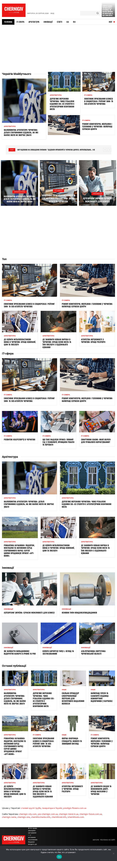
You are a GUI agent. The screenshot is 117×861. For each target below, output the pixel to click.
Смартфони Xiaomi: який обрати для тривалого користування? (96, 440)
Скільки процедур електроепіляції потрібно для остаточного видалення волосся (73, 698)
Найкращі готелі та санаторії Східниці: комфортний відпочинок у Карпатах (101, 697)
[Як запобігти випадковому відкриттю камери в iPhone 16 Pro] (20, 633)
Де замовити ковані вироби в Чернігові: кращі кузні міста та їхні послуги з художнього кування (57, 343)
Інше (64, 689)
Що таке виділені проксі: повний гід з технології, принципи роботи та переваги (58, 442)
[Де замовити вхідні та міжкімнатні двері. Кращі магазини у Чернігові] (102, 771)
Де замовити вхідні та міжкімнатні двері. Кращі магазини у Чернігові (101, 790)
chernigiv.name (9, 817)
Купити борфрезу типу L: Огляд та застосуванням (58, 652)
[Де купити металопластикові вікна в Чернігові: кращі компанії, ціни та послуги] (20, 321)
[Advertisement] (58, 46)
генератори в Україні (52, 808)
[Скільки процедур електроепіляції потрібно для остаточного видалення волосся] (73, 678)
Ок (59, 857)
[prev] (105, 150)
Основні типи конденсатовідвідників (79, 612)
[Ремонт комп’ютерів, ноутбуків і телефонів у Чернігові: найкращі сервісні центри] (64, 125)
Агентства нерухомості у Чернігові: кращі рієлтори (93, 340)
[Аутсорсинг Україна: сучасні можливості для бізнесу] (97, 183)
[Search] (97, 13)
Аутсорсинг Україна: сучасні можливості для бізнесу (97, 200)
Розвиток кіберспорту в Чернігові (19, 439)
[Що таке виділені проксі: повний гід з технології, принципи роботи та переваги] (58, 421)
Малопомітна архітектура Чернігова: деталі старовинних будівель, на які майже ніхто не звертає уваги (21, 132)
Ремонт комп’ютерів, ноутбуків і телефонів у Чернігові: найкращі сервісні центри (97, 126)
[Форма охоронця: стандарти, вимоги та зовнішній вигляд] (73, 723)
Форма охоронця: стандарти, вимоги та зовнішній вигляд (72, 741)
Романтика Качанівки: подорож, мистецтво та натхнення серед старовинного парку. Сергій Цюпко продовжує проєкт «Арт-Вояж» (19, 550)
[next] (109, 150)
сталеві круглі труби (31, 808)
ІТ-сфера (88, 95)
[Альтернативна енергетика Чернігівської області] (97, 633)
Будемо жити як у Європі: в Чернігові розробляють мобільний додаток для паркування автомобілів (57, 149)
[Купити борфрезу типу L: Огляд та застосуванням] (58, 633)
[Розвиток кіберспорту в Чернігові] (20, 421)
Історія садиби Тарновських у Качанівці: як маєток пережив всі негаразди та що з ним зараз (107, 10)
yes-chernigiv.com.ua (48, 814)
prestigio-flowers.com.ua (74, 808)
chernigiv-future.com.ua (90, 814)
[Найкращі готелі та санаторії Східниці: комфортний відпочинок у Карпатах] (102, 678)
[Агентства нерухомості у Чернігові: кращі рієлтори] (97, 321)
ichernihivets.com (76, 817)
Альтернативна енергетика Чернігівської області (93, 652)
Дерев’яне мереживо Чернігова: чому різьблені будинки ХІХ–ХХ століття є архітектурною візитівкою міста (62, 104)
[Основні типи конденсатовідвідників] (87, 588)
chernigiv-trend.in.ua (68, 814)
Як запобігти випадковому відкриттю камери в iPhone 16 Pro (20, 652)
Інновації (97, 194)
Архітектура (10, 126)
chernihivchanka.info (40, 817)
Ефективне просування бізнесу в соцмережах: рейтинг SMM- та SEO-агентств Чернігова (98, 101)
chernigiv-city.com (28, 814)
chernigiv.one (23, 817)
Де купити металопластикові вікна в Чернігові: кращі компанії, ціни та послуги (20, 342)
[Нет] (113, 853)
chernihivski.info (59, 817)
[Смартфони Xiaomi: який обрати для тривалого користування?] (97, 421)
